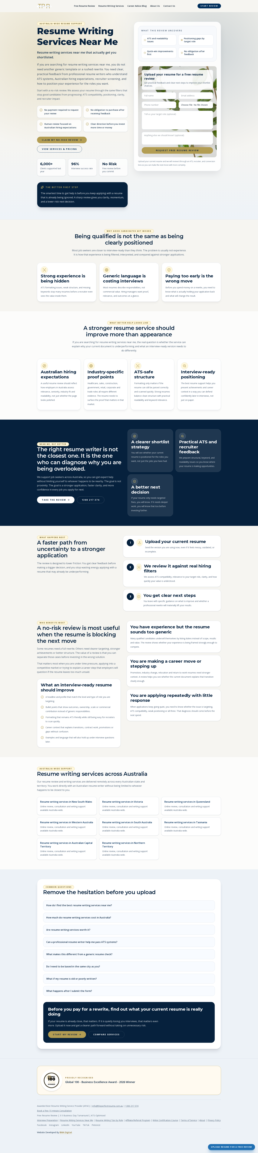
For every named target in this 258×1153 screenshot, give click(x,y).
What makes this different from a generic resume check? (79, 954)
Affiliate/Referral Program (137, 1120)
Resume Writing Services (111, 5)
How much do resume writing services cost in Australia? (78, 917)
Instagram (54, 1125)
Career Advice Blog (137, 5)
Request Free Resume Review (177, 150)
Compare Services (106, 1034)
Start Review (209, 6)
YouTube (76, 1125)
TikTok (86, 1125)
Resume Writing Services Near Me (76, 1120)
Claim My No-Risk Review (60, 139)
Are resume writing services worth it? (68, 929)
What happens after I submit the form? (69, 991)
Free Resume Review (84, 5)
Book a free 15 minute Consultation (54, 1110)
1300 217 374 (90, 499)
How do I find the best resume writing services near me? (79, 905)
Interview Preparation (47, 1120)
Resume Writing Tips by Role (109, 1120)
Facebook (42, 1125)
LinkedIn (65, 1125)
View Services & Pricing (59, 149)
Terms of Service (189, 1120)
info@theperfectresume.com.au (107, 1106)
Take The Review (54, 499)
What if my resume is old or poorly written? (71, 978)
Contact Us (169, 5)
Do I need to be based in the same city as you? (73, 966)
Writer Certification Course (165, 1120)
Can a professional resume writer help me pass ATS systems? (81, 942)
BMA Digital (66, 1132)
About (202, 1120)
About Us (155, 5)
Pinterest (96, 1125)
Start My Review (65, 1034)
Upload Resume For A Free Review (231, 1147)
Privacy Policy (214, 1120)
